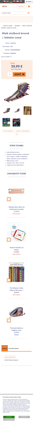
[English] (7, 1)
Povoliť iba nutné (9, 419)
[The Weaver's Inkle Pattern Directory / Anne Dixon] (16, 272)
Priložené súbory (14, 348)
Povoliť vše (8, 416)
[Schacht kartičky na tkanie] (16, 232)
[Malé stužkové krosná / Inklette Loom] (17, 92)
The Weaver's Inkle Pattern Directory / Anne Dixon (16, 290)
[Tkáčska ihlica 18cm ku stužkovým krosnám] (16, 191)
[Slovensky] (14, 1)
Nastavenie (24, 416)
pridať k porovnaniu (22, 131)
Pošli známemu (8, 131)
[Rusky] (21, 1)
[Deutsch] (11, 1)
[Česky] (4, 1)
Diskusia (4, 348)
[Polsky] (17, 1)
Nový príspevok (10, 357)
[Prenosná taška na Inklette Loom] (16, 312)
